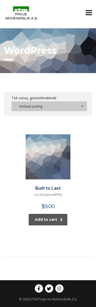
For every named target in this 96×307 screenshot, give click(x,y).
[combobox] (49, 106)
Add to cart (46, 219)
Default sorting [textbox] (30, 106)
